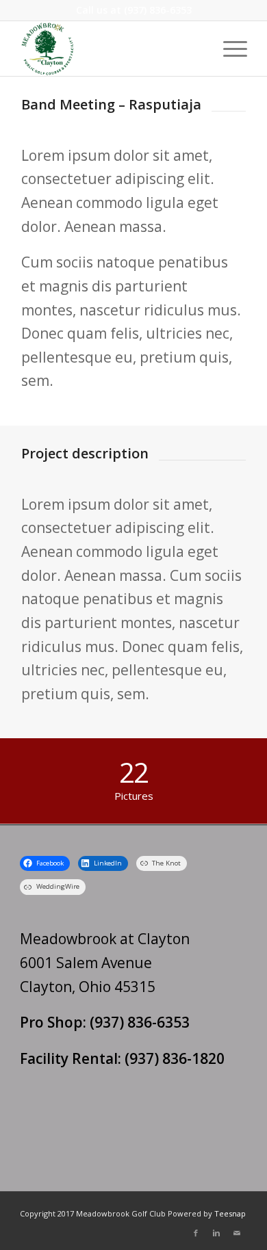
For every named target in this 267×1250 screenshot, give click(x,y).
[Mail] (237, 1233)
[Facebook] (196, 1233)
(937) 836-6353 (158, 9)
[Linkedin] (216, 1233)
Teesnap (230, 1213)
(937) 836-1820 (175, 1058)
